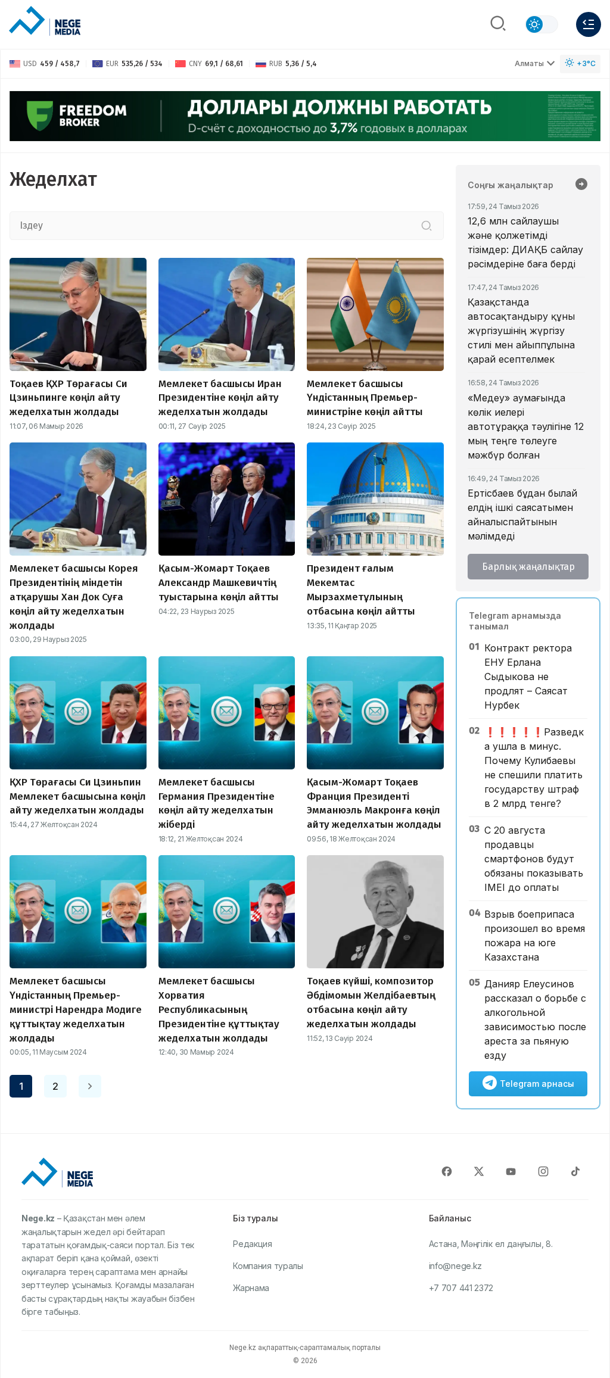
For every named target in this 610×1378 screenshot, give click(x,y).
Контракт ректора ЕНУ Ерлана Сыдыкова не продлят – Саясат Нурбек (528, 676)
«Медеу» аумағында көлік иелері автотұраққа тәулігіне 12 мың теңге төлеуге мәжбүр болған (526, 426)
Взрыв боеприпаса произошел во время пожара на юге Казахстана (534, 935)
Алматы (529, 63)
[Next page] (90, 1086)
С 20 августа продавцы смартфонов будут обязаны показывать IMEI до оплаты (533, 858)
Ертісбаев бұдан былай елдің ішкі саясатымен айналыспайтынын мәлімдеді (522, 514)
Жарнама (251, 1288)
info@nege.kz (455, 1266)
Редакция (252, 1244)
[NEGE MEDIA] (44, 21)
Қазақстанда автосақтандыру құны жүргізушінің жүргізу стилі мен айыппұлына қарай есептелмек (521, 330)
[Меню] (588, 24)
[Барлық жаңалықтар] (581, 185)
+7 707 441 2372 (461, 1288)
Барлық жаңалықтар (528, 566)
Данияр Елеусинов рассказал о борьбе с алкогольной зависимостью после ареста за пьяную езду (535, 1019)
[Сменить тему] (541, 24)
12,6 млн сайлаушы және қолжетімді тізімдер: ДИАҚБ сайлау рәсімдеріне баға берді (525, 242)
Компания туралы (268, 1266)
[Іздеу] (426, 226)
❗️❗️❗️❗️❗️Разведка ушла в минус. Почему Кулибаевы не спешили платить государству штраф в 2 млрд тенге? (534, 767)
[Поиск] (498, 24)
